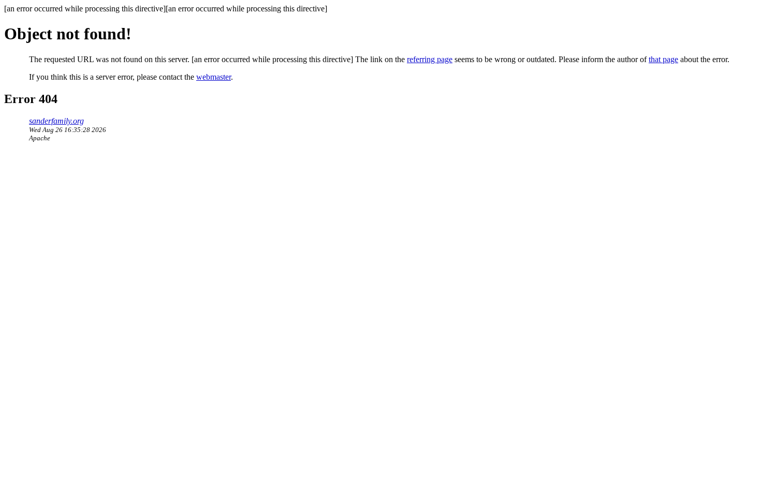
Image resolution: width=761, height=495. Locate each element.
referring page (429, 59)
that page (663, 59)
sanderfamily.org (56, 121)
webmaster (213, 76)
